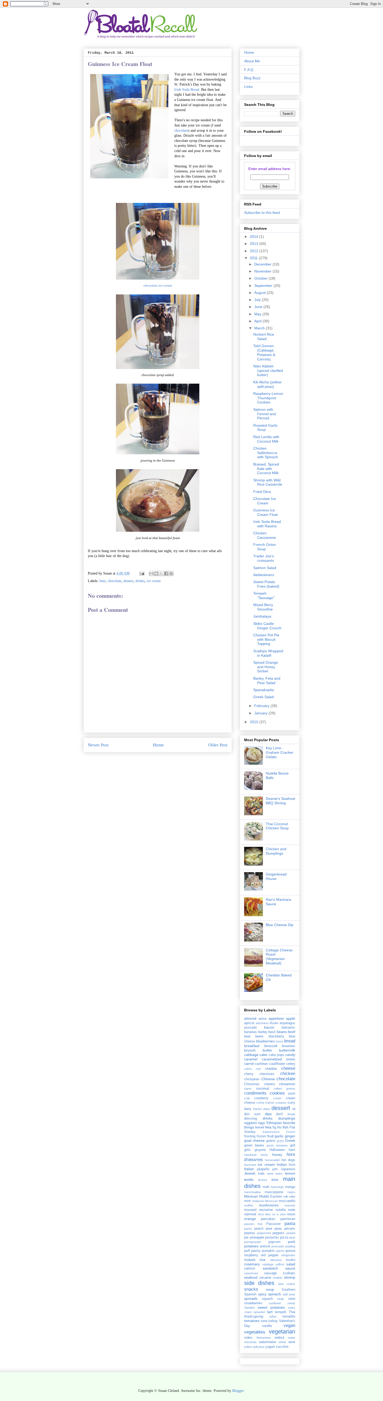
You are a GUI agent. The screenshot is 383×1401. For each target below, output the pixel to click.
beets (259, 1036)
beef (291, 1032)
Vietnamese (263, 1337)
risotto (290, 1260)
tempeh (280, 1312)
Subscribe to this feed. (262, 212)
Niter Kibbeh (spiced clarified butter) (268, 370)
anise (262, 1018)
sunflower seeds (282, 1303)
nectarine (266, 1210)
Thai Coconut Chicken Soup (277, 826)
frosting (249, 1136)
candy (290, 1055)
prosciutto (277, 1246)
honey (277, 1154)
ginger (290, 1136)
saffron (279, 1264)
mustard (250, 1210)
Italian (249, 1169)
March (260, 328)
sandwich (270, 1268)
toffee (272, 1316)
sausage (270, 1273)
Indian (282, 1164)
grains (270, 1141)
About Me (252, 61)
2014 (254, 236)
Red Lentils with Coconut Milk (266, 439)
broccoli (270, 1046)
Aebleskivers (263, 575)
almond (250, 1018)
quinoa (290, 1251)
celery (290, 1064)
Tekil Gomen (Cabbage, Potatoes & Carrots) (264, 352)
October (261, 278)
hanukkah (250, 1154)
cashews (261, 1064)
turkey (273, 1321)
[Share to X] (161, 573)
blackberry (276, 1036)
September (264, 285)
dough (291, 1114)
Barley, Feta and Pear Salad (266, 680)
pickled (290, 1233)
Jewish (249, 1173)
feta (268, 1127)
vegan (289, 1325)
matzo (291, 1192)
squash (267, 1299)
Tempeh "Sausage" (263, 595)
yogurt (270, 1347)
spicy (262, 1294)
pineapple (257, 1237)
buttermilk (287, 1050)
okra (261, 1214)
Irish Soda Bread (186, 90)
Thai (292, 1312)
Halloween (277, 1150)
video (248, 1337)
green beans (254, 1145)
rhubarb (249, 1260)
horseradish (272, 1160)
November (263, 271)
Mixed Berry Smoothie (263, 607)
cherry (249, 1074)
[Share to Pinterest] (171, 573)
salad (290, 1264)
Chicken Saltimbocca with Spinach (265, 452)
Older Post (217, 744)
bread (289, 1040)
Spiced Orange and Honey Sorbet (265, 666)
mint (247, 1201)
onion (291, 1214)
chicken (287, 1073)
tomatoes (252, 1321)
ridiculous (276, 1259)
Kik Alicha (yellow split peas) (267, 384)
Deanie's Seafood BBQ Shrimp (280, 800)
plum (292, 1237)
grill (292, 1145)
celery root (252, 1068)
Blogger (238, 1391)
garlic (279, 1136)
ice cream (154, 581)
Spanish (250, 1294)
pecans (289, 1228)
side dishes (259, 1283)
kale (261, 1173)
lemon (290, 1173)
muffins (248, 1205)
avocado (250, 1027)
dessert (128, 581)
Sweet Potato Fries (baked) (266, 584)
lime (274, 1179)
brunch (250, 1050)
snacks (251, 1289)
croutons (281, 1102)
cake (263, 1055)
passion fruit (253, 1223)
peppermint (264, 1233)
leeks (279, 1173)
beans (282, 1032)
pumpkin (268, 1251)
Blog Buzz (252, 78)
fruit (270, 1136)
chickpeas (252, 1079)
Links (248, 86)
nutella (281, 1210)
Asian (274, 1023)
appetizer (276, 1018)
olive (268, 1214)
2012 (254, 251)
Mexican (251, 1196)
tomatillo (288, 1316)
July (258, 300)
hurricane (250, 1164)
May (258, 314)
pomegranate (252, 1241)
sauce (290, 1268)
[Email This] (151, 573)
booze (279, 1041)
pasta (290, 1223)
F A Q (248, 70)
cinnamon (287, 1084)
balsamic (288, 1027)
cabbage (251, 1055)
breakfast (252, 1046)
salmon (249, 1268)
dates (266, 1108)
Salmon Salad (264, 568)
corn (291, 1093)
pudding (290, 1246)
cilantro (269, 1084)
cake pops (276, 1055)
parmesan (287, 1219)
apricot (249, 1023)
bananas (250, 1032)
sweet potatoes (271, 1307)
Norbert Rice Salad (263, 336)
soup (270, 1289)
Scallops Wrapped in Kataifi (268, 653)
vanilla (267, 1326)
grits (247, 1150)
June (258, 307)
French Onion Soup (264, 546)
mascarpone (274, 1192)
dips (268, 1114)
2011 (254, 258)
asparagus (287, 1023)
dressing (250, 1118)
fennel (259, 1127)
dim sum (252, 1114)
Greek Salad (263, 697)
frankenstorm (271, 1131)
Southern (288, 1289)
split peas (289, 1294)
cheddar (271, 1069)
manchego (277, 1186)
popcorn (274, 1242)
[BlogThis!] (156, 573)
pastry (248, 1228)
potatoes (251, 1246)
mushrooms (269, 1205)
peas (278, 1228)
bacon (269, 1027)
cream (277, 1098)
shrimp (289, 1277)
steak (280, 1298)
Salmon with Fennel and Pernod (264, 413)
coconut (262, 1088)
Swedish (249, 1307)
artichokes (262, 1023)
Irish (292, 1165)
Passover (273, 1224)
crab (247, 1098)
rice (262, 1260)
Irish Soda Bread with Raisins (267, 524)
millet (292, 1196)
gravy (280, 1140)
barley (262, 1032)
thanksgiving (253, 1316)
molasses (258, 1201)
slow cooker (286, 1283)
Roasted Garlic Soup (265, 427)
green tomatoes (277, 1145)
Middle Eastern (270, 1196)
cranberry (261, 1098)
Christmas (252, 1084)
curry (291, 1102)
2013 (254, 243)
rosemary (252, 1264)
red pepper (269, 1255)
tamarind (259, 1312)
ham (292, 1150)
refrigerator (288, 1255)
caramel (250, 1059)
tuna (264, 1321)
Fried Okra (262, 492)
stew (291, 1299)
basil (271, 1032)
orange (250, 1219)
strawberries (253, 1303)
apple (290, 1018)
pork (291, 1242)
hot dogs (288, 1160)
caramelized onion (278, 1059)
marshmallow (252, 1192)
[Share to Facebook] (166, 573)
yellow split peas (254, 1346)
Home (158, 744)
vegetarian (282, 1331)
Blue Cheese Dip (279, 925)
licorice (262, 1179)
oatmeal (250, 1214)
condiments (255, 1093)
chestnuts (267, 1074)
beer (103, 581)
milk (285, 1196)
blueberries (265, 1041)
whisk (282, 1342)
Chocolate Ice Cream (264, 501)
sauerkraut (251, 1273)
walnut (279, 1337)
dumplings (286, 1118)
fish (285, 1127)
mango (290, 1187)
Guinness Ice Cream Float (265, 512)
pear (269, 1228)
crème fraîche (265, 1102)
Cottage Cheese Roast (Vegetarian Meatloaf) (279, 956)
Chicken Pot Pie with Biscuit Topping (266, 639)
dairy (247, 1109)
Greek (290, 1140)
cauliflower (277, 1064)
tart (270, 1312)
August (260, 293)
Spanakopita (263, 690)
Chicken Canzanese (264, 535)
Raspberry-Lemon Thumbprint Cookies (268, 397)
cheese (288, 1068)
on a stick (279, 1214)
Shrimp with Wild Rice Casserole (267, 482)
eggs (261, 1123)
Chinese (268, 1079)
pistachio (272, 1237)
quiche (280, 1250)
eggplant (250, 1123)
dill (293, 1108)
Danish (257, 1108)
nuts (291, 1209)
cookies (277, 1093)
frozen (261, 1136)
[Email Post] (141, 573)
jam (275, 1169)
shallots (277, 1277)
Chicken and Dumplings (276, 851)
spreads (250, 1298)
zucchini (282, 1347)
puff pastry (252, 1251)
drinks (140, 581)
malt (266, 1187)
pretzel (265, 1246)
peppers (279, 1233)
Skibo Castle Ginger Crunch (267, 625)
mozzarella (287, 1201)
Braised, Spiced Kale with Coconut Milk (266, 468)
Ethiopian (274, 1123)
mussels (290, 1205)
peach (258, 1228)
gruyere (260, 1150)
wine (291, 1342)
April (258, 321)
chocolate (181, 130)
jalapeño (263, 1169)
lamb (270, 1173)
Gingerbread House (276, 876)
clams (248, 1088)
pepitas (249, 1233)
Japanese (288, 1169)
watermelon (267, 1342)
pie (246, 1237)
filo (279, 1127)
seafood (250, 1277)
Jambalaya (262, 616)
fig (274, 1127)
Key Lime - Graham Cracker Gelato (279, 752)
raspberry (251, 1255)
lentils (249, 1179)
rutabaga (267, 1264)
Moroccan (271, 1201)
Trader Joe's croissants (263, 558)
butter (267, 1050)
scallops (289, 1273)
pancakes (268, 1219)
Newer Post (98, 744)
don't (279, 1114)
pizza (284, 1237)
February (262, 706)
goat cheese (254, 1140)
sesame (265, 1277)
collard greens (284, 1088)
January (261, 713)
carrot (249, 1063)
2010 (254, 722)
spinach (274, 1294)
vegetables (254, 1332)
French (290, 1131)
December (263, 264)
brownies (288, 1046)
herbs (264, 1154)
